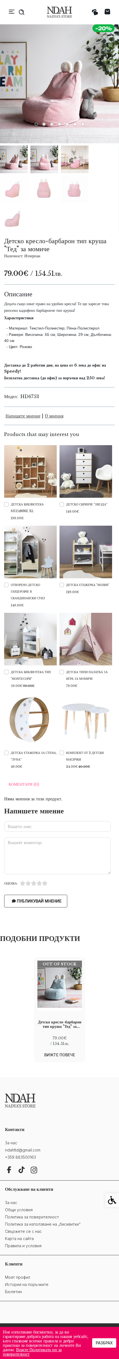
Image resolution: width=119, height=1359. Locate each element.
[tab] (36, 124)
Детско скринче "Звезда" (86, 504)
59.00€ (22, 686)
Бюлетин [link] (13, 1291)
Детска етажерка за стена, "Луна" (34, 756)
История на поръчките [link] (26, 1284)
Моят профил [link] (17, 1277)
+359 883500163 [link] (20, 1157)
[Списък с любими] (95, 12)
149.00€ (72, 511)
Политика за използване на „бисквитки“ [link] (43, 1224)
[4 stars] (39, 883)
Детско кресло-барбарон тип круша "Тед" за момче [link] (59, 1024)
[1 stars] (22, 883)
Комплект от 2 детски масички (85, 756)
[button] (14, 159)
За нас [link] (11, 1142)
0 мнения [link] (54, 416)
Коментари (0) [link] (24, 784)
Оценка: (11, 883)
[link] (59, 12)
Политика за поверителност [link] (32, 1217)
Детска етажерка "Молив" (87, 585)
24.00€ (78, 767)
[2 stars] (28, 883)
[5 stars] (45, 883)
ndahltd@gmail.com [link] (22, 1150)
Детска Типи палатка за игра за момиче (87, 675)
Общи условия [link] (19, 1209)
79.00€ (71, 686)
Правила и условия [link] (23, 1245)
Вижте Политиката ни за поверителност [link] (32, 1352)
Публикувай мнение (38, 901)
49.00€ (16, 767)
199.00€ (17, 518)
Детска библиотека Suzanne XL (27, 507)
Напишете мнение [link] (23, 416)
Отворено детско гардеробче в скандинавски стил (28, 591)
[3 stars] (34, 883)
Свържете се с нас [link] (23, 1231)
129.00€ (72, 592)
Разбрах (104, 1342)
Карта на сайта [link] (19, 1238)
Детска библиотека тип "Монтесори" (31, 675)
